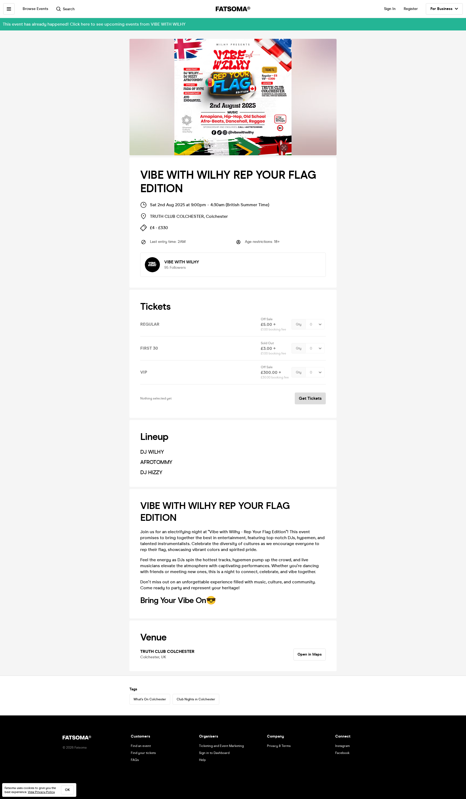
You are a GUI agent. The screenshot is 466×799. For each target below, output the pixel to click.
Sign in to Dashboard (214, 753)
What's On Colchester (149, 699)
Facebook (342, 753)
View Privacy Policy (41, 792)
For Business (441, 8)
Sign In (390, 8)
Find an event (141, 746)
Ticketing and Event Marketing (221, 746)
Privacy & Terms (279, 746)
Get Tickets (310, 398)
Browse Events (35, 8)
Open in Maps (309, 654)
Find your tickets (143, 753)
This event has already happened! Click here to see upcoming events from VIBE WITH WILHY (94, 24)
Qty (298, 324)
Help (202, 760)
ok (67, 790)
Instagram (342, 746)
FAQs (135, 760)
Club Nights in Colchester (196, 699)
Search (69, 9)
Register (411, 8)
